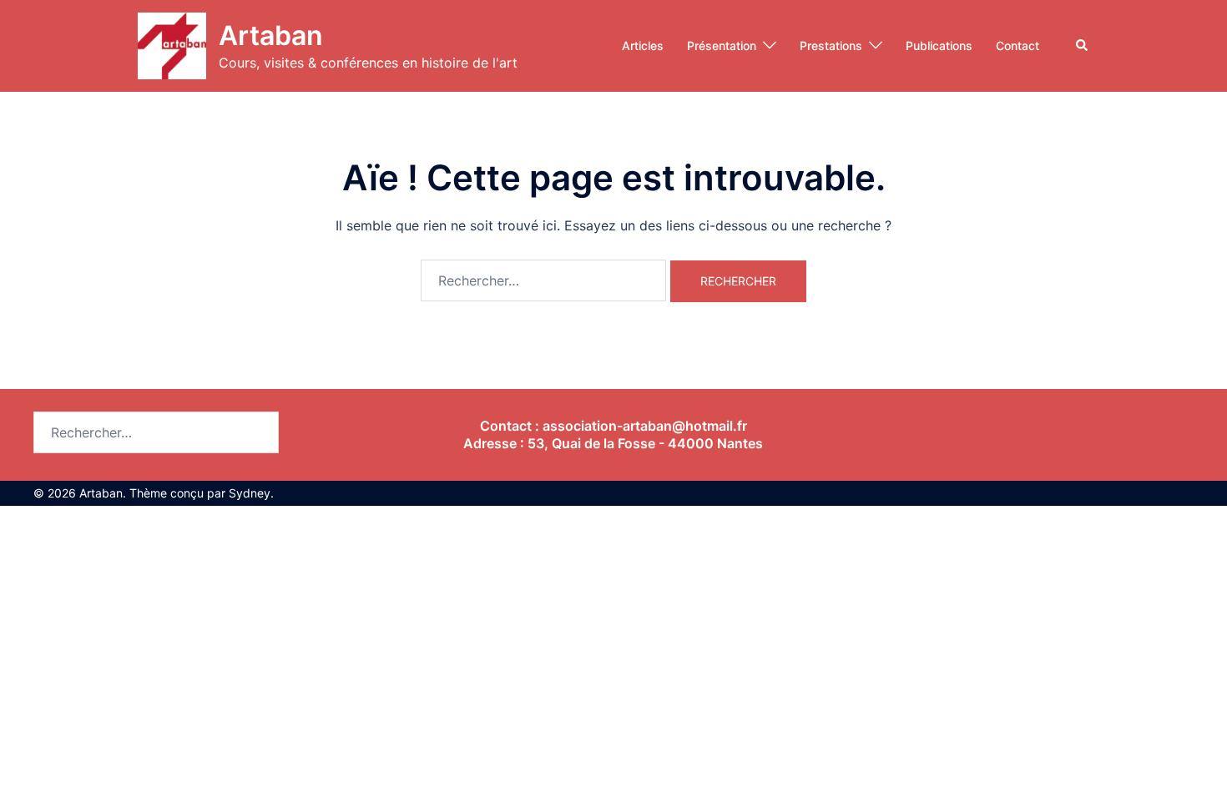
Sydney (249, 493)
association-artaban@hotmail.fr (645, 425)
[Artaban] (172, 46)
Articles (643, 45)
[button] (1082, 46)
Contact (1017, 45)
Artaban (271, 35)
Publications (939, 45)
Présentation (721, 45)
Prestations (831, 45)
